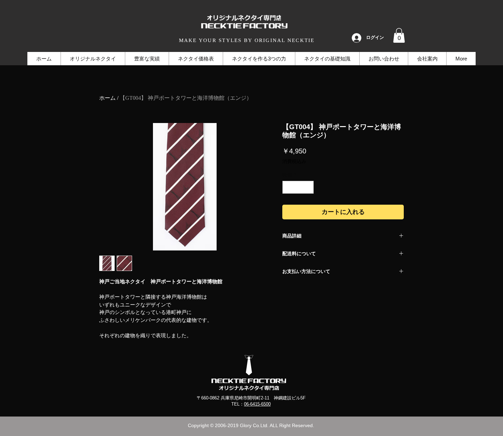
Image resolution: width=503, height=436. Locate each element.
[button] (399, 35)
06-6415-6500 (257, 404)
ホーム (107, 98)
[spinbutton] (298, 187)
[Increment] (308, 187)
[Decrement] (288, 187)
